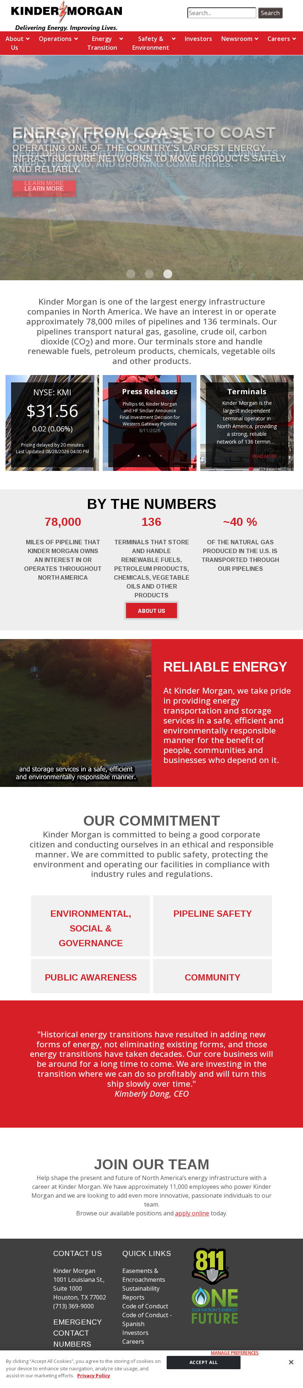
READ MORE (264, 456)
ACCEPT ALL (204, 1362)
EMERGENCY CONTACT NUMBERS (77, 1333)
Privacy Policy (93, 1375)
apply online (192, 1213)
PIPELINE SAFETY (212, 914)
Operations (55, 39)
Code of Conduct (145, 1306)
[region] (151, 1369)
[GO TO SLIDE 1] (129, 274)
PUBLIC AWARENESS (91, 977)
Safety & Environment (150, 43)
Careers (279, 39)
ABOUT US (151, 610)
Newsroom (236, 39)
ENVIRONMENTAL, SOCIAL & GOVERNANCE (90, 928)
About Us (15, 43)
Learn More (44, 188)
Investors (198, 39)
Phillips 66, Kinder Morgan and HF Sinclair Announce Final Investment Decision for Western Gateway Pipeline (150, 414)
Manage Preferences (235, 1353)
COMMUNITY (213, 977)
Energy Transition (102, 43)
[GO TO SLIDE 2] (148, 274)
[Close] (291, 1362)
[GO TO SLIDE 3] (166, 274)
